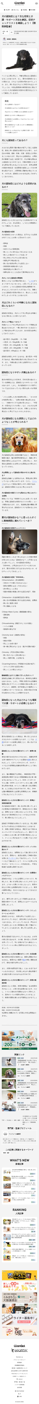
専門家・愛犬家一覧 (19, 1382)
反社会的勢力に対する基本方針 (19, 1371)
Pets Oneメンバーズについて (20, 1373)
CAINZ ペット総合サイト (19, 1376)
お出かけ (32, 1173)
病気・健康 (5, 32)
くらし (33, 1188)
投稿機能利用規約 (19, 1365)
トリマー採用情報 (19, 1384)
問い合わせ (19, 1379)
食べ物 (33, 1231)
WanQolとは (19, 1357)
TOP (3, 1120)
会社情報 (19, 1387)
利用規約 (19, 1362)
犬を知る (9, 1120)
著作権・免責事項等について (19, 1368)
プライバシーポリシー (20, 1360)
